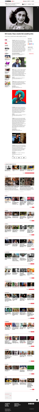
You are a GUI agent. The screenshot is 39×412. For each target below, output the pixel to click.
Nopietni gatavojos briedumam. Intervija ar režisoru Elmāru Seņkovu (23, 299)
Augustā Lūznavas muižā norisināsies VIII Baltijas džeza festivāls (23, 217)
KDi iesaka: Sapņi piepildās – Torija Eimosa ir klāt (7, 79)
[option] (19, 19)
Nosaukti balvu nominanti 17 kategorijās (8, 245)
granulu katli (7, 397)
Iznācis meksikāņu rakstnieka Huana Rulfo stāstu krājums (8, 328)
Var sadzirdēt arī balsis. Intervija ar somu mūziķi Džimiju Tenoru (30, 299)
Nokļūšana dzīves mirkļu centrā (23, 170)
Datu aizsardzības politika (8, 410)
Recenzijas (7, 306)
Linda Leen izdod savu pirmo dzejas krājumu (23, 328)
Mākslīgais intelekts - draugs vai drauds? (10, 4)
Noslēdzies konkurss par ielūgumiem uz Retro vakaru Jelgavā (15, 341)
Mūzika (6, 210)
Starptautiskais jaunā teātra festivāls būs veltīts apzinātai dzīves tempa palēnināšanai (30, 245)
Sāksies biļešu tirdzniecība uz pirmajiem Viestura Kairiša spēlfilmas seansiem (23, 274)
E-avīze (6, 404)
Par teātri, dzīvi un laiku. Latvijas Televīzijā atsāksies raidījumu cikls (15, 245)
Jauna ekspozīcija (12, 186)
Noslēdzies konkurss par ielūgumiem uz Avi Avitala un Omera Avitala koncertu (8, 342)
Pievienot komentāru (6, 45)
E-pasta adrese (29, 50)
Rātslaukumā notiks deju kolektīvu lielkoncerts (23, 384)
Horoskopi (16, 403)
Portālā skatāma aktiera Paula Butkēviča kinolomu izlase (8, 274)
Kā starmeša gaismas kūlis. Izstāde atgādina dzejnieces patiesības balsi (30, 260)
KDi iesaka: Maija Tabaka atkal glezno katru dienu (7, 86)
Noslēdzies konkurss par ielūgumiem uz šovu (30, 341)
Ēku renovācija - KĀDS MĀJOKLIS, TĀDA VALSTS (14, 3)
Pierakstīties (31, 53)
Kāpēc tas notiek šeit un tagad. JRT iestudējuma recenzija (15, 314)
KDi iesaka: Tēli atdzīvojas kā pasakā (7, 59)
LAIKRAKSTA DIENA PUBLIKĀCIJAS (10, 164)
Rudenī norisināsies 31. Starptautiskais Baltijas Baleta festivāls (8, 384)
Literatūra (7, 252)
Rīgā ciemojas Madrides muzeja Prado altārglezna (8, 357)
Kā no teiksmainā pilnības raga (8, 170)
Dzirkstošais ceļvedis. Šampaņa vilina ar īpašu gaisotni (23, 356)
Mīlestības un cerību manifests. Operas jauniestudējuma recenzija (23, 313)
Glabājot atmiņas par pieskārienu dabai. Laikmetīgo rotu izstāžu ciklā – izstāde (30, 231)
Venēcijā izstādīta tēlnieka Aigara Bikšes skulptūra (15, 230)
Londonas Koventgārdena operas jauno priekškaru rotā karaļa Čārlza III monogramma (15, 203)
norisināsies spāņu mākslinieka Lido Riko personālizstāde (8, 230)
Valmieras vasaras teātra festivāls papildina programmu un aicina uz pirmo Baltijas (23, 245)
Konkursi (32, 346)
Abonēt (28, 1)
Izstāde (25, 186)
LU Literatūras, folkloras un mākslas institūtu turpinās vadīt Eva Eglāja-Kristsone (23, 259)
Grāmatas (7, 321)
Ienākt (33, 1)
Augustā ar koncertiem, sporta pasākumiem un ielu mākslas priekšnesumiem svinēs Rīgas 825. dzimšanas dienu (30, 203)
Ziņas (6, 195)
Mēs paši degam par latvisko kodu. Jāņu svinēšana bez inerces (15, 384)
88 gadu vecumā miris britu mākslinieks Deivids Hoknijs (23, 230)
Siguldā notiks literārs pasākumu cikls (8, 259)
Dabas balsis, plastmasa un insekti (30, 170)
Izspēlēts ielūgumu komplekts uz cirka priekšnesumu (23, 341)
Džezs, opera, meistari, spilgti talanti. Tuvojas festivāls (30, 217)
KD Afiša (6, 364)
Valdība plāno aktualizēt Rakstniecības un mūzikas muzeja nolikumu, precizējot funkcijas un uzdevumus (15, 259)
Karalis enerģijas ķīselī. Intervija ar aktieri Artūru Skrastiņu (15, 299)
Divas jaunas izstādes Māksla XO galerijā (30, 370)
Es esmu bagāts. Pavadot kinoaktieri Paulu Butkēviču (15, 274)
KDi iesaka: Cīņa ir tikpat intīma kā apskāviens (7, 72)
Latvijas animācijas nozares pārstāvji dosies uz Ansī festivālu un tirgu (30, 274)
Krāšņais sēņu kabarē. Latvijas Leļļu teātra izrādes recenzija (8, 313)
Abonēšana (7, 403)
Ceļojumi (7, 349)
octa (10, 395)
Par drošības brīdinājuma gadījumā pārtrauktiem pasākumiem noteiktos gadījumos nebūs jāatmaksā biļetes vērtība (23, 203)
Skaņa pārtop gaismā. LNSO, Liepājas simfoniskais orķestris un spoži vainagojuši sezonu (30, 314)
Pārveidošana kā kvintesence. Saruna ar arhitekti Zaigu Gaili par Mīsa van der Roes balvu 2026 (8, 299)
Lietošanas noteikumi (7, 409)
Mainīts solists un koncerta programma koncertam (8, 217)
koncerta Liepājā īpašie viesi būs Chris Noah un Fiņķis (15, 217)
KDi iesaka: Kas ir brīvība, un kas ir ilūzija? (7, 66)
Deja (33, 389)
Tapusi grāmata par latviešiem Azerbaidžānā (30, 328)
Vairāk (31, 207)
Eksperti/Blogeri (8, 281)
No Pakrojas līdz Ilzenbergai (30, 355)
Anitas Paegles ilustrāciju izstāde (22, 371)
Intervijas (7, 292)
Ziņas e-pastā (17, 404)
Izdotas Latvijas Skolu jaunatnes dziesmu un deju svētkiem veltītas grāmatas (15, 328)
